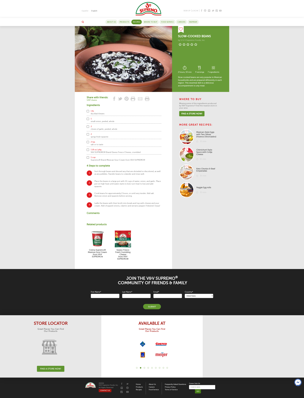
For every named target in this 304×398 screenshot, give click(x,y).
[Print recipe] (133, 98)
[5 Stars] (195, 44)
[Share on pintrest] (127, 98)
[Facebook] (201, 10)
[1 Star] (180, 44)
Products (124, 22)
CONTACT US (105, 390)
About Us (111, 22)
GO (198, 391)
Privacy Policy (170, 387)
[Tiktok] (216, 10)
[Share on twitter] (120, 98)
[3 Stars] (188, 44)
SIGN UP (186, 11)
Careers (181, 22)
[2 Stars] (184, 44)
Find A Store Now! (191, 113)
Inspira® (193, 22)
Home (138, 384)
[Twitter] (213, 10)
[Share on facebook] (114, 98)
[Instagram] (209, 10)
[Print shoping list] (147, 98)
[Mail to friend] (140, 98)
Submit (152, 306)
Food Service (167, 22)
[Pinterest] (204, 10)
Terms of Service (171, 390)
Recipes (136, 22)
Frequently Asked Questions (175, 384)
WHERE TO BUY (150, 22)
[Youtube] (220, 10)
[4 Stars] (191, 44)
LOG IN (195, 11)
